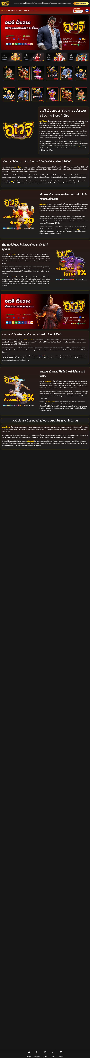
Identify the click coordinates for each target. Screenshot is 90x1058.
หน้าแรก (4, 10)
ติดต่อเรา (34, 10)
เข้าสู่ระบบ (11, 10)
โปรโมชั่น (19, 10)
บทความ (26, 10)
